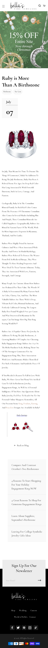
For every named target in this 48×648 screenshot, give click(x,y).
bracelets (9, 407)
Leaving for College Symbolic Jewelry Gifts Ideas (27, 533)
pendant (26, 403)
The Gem (18, 91)
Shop (13, 610)
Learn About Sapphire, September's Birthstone (23, 518)
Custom (33, 610)
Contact (32, 617)
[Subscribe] (39, 580)
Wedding (22, 610)
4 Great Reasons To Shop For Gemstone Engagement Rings (27, 502)
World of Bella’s (20, 617)
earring (34, 403)
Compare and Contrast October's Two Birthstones (25, 467)
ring (20, 403)
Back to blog (23, 445)
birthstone (7, 91)
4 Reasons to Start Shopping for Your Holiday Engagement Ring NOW (26, 484)
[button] (3, 6)
